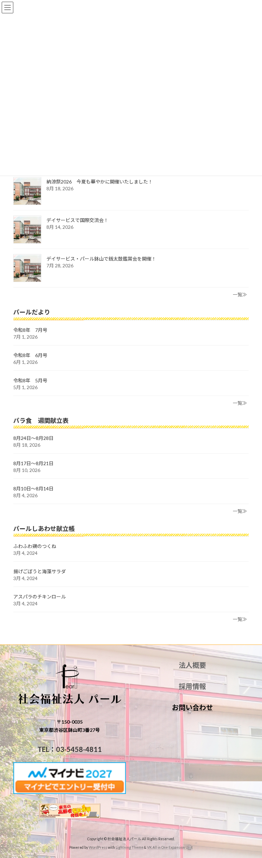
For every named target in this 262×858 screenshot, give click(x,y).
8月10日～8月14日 (33, 488)
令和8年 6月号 (30, 355)
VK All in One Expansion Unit (170, 847)
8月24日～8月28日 (33, 438)
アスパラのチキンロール (39, 597)
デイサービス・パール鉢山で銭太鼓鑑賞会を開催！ (101, 259)
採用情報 (192, 686)
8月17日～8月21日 (33, 463)
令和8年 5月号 (30, 380)
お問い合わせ (192, 707)
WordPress (98, 847)
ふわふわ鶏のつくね (34, 546)
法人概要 (192, 665)
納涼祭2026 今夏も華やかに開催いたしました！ (99, 181)
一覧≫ (240, 294)
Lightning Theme (129, 847)
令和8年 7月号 (30, 329)
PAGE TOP (249, 825)
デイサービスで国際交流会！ (77, 220)
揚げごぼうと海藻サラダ (39, 571)
